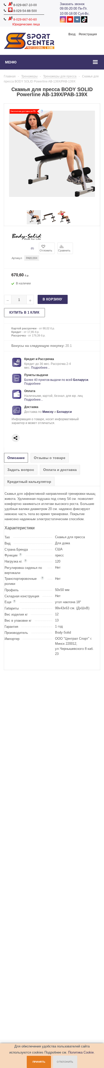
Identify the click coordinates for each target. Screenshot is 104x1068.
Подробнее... (40, 367)
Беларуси (80, 380)
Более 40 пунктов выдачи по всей (48, 380)
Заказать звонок (72, 4)
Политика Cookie (81, 1052)
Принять (39, 1061)
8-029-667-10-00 (25, 5)
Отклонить (65, 1061)
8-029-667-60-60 (25, 19)
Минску (48, 412)
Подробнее (32, 383)
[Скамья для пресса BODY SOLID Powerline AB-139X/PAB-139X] (34, 223)
